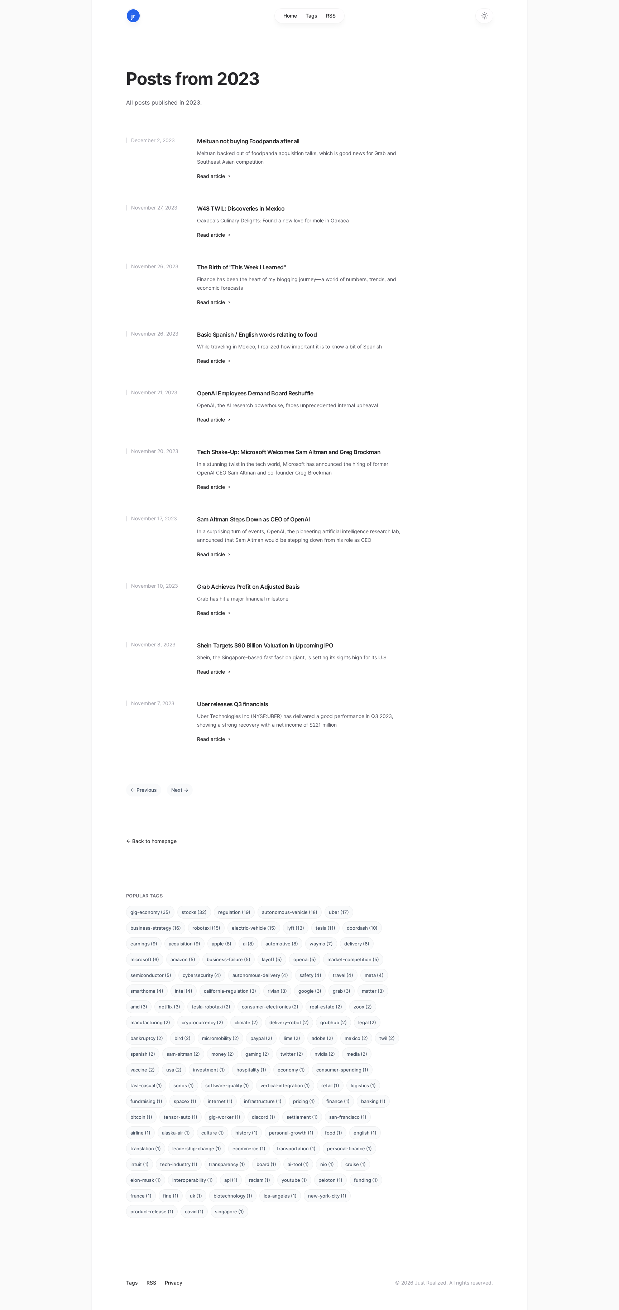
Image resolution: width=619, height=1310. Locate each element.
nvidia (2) (325, 1054)
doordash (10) (362, 928)
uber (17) (339, 912)
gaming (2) (257, 1054)
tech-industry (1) (178, 1164)
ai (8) (248, 944)
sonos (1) (183, 1085)
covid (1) (194, 1211)
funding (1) (366, 1180)
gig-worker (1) (224, 1117)
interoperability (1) (192, 1180)
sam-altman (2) (183, 1054)
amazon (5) (183, 959)
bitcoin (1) (141, 1117)
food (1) (333, 1133)
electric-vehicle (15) (254, 928)
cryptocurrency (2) (202, 1022)
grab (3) (341, 991)
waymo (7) (321, 944)
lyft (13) (295, 928)
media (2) (356, 1054)
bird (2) (182, 1038)
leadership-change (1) (196, 1148)
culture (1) (212, 1133)
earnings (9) (143, 944)
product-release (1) (151, 1211)
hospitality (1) (251, 1070)
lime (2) (292, 1038)
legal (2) (367, 1022)
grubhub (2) (333, 1022)
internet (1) (220, 1101)
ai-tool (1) (298, 1164)
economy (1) (291, 1070)
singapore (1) (229, 1211)
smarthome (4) (146, 991)
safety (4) (310, 975)
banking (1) (373, 1101)
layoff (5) (272, 959)
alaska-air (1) (176, 1133)
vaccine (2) (142, 1070)
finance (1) (338, 1101)
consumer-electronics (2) (270, 1007)
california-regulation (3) (230, 991)
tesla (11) (325, 928)
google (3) (309, 991)
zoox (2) (363, 1007)
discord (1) (263, 1117)
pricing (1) (304, 1101)
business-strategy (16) (155, 928)
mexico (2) (356, 1038)
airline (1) (140, 1133)
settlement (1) (302, 1117)
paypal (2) (261, 1038)
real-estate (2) (326, 1007)
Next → (179, 790)
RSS (331, 16)
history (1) (246, 1133)
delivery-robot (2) (289, 1022)
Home (290, 16)
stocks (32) (194, 912)
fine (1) (170, 1196)
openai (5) (304, 959)
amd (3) (138, 1007)
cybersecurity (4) (202, 975)
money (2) (222, 1054)
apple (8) (221, 944)
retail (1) (330, 1085)
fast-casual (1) (146, 1085)
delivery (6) (356, 944)
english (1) (365, 1133)
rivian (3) (277, 991)
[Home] (133, 15)
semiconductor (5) (150, 975)
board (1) (266, 1164)
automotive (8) (281, 944)
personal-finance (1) (349, 1148)
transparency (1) (227, 1164)
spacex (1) (185, 1101)
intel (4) (183, 991)
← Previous (143, 790)
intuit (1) (139, 1164)
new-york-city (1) (327, 1196)
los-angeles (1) (280, 1196)
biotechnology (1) (232, 1196)
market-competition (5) (353, 959)
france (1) (141, 1196)
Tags (311, 16)
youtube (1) (294, 1180)
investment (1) (209, 1070)
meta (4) (374, 975)
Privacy (173, 1283)
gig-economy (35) (150, 912)
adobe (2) (322, 1038)
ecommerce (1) (248, 1148)
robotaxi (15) (206, 928)
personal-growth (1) (291, 1133)
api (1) (230, 1180)
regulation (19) (234, 912)
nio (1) (327, 1164)
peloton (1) (330, 1180)
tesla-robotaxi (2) (211, 1007)
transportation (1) (296, 1148)
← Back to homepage (151, 841)
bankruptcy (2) (146, 1038)
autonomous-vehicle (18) (289, 912)
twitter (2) (291, 1054)
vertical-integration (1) (285, 1085)
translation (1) (145, 1148)
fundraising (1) (146, 1101)
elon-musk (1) (145, 1180)
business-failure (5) (228, 959)
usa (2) (174, 1070)
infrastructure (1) (263, 1101)
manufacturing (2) (150, 1022)
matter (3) (373, 991)
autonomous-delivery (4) (260, 975)
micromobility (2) (220, 1038)
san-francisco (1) (347, 1117)
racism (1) (259, 1180)
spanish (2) (142, 1054)
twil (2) (387, 1038)
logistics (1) (363, 1085)
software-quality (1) (227, 1085)
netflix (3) (169, 1007)
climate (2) (246, 1022)
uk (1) (196, 1196)
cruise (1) (355, 1164)
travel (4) (343, 975)
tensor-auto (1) (180, 1117)
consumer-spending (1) (342, 1070)
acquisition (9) (184, 944)
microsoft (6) (144, 959)
